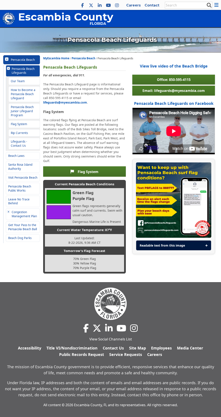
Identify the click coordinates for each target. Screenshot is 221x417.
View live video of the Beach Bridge (174, 66)
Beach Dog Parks (20, 238)
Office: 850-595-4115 (174, 79)
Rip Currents (19, 133)
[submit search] (209, 5)
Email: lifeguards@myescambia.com (173, 90)
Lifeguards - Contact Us (19, 144)
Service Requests (125, 354)
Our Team (18, 81)
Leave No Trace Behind (19, 201)
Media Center (190, 348)
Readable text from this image (162, 245)
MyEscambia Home (56, 58)
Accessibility (29, 348)
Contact (152, 5)
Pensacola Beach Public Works (19, 188)
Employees (161, 348)
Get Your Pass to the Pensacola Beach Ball (22, 227)
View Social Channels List (110, 339)
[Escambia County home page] (110, 304)
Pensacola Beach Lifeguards (23, 71)
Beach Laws (16, 156)
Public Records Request (81, 354)
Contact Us (113, 348)
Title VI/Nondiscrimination (72, 348)
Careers (133, 5)
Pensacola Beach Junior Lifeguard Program (22, 111)
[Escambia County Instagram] (117, 5)
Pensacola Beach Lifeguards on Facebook (173, 103)
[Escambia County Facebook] (82, 5)
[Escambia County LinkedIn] (99, 5)
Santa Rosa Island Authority (20, 167)
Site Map (137, 348)
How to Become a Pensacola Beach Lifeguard (23, 94)
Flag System (19, 124)
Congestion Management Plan (24, 214)
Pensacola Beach (23, 60)
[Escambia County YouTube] (108, 5)
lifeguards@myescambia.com (65, 102)
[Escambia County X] (91, 5)
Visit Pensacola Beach (22, 177)
